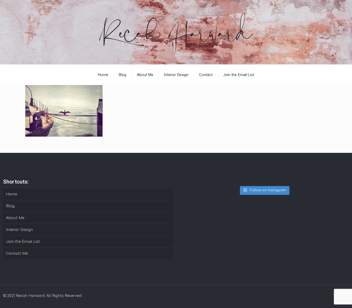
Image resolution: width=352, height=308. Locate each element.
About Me (15, 218)
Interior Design (19, 230)
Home (11, 194)
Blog (10, 206)
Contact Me (17, 253)
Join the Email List (23, 242)
